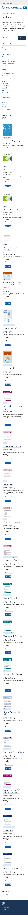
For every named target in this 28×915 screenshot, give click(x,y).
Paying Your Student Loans (13, 752)
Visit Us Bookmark (10, 328)
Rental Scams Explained (12, 446)
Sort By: (4, 118)
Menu (25, 7)
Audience (4, 69)
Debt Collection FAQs (11, 210)
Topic (3, 47)
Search (22, 37)
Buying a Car (8, 830)
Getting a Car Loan (10, 868)
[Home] (11, 9)
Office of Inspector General (10, 912)
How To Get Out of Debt (12, 170)
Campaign (4, 81)
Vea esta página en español (8, 13)
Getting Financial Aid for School (13, 713)
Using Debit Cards (10, 598)
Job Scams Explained (11, 560)
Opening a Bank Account (12, 674)
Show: (3, 117)
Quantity (7, 179)
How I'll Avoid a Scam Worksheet (11, 249)
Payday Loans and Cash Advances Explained (11, 791)
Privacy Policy (7, 907)
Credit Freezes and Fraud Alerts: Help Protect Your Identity (13, 284)
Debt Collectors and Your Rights (13, 407)
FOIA (5, 909)
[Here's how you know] (12, 2)
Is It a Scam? (8, 484)
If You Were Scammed (11, 522)
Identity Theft (8, 368)
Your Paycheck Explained (12, 636)
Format (3, 95)
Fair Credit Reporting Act (13, 141)
